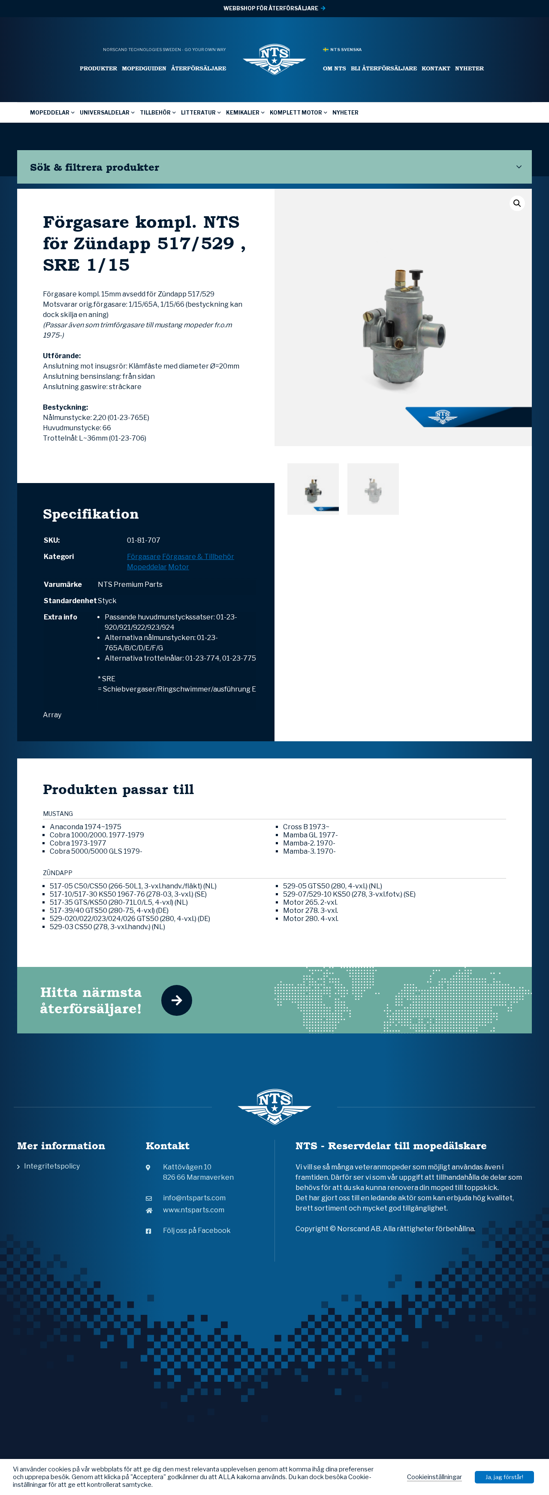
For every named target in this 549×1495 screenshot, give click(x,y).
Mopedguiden (144, 68)
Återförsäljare (198, 68)
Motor (178, 567)
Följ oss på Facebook (197, 1230)
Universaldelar (105, 112)
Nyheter (469, 68)
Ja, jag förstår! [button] (504, 1477)
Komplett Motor (296, 112)
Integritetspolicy (52, 1166)
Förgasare (144, 557)
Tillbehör (155, 112)
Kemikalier (242, 112)
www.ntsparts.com (193, 1210)
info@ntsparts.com (194, 1198)
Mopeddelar (49, 112)
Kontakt (436, 68)
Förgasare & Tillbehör (198, 557)
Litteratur (198, 112)
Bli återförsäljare (384, 68)
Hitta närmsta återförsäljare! (91, 1000)
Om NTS (334, 68)
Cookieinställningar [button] (434, 1477)
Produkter (98, 68)
